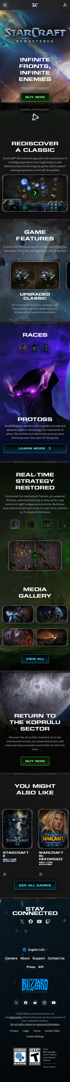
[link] (35, 117)
